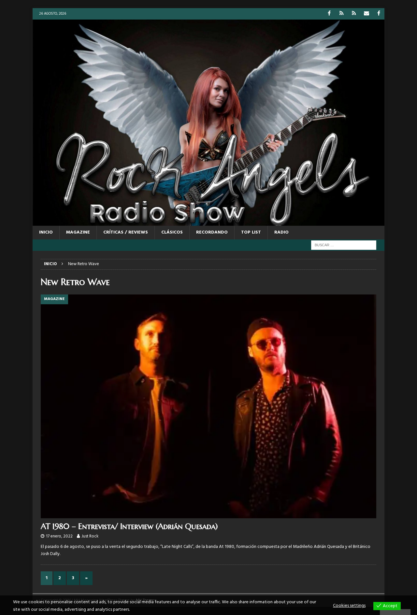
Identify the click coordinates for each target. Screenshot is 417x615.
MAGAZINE (78, 232)
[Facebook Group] (378, 14)
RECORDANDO (212, 232)
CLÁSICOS (172, 232)
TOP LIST (251, 232)
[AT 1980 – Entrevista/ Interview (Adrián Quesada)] (208, 406)
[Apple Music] (354, 14)
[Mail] (366, 14)
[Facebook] (329, 14)
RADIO (281, 232)
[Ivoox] (341, 14)
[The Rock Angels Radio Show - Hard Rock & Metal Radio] (208, 221)
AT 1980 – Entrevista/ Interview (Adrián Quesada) (129, 526)
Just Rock (89, 536)
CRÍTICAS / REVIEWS (125, 232)
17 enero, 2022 (59, 536)
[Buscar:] (343, 245)
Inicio (46, 232)
